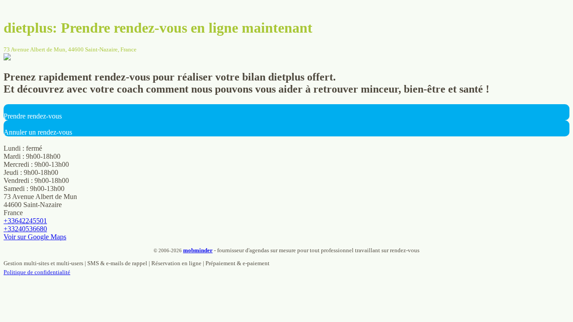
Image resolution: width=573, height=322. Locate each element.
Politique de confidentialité (37, 272)
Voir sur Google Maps (35, 237)
